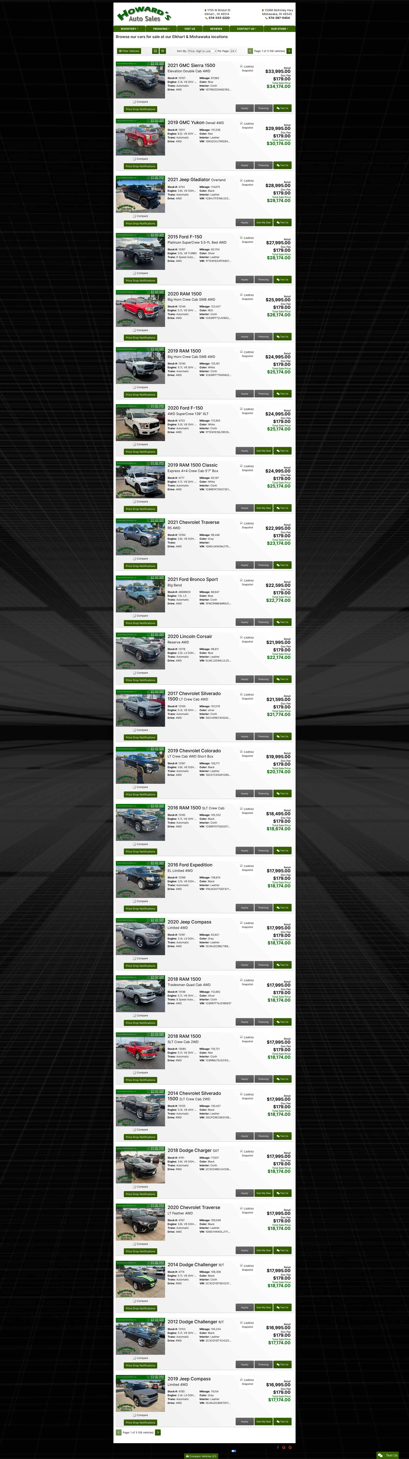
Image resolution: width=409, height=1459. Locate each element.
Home (118, 1447)
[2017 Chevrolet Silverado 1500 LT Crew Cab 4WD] (140, 707)
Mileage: (205, 78)
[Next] (289, 51)
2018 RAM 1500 (189, 981)
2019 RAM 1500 (191, 353)
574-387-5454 (279, 18)
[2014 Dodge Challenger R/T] (140, 1279)
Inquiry (244, 108)
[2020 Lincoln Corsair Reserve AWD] (140, 650)
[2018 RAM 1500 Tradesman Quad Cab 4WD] (140, 993)
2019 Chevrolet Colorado (194, 753)
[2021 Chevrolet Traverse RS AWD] (140, 536)
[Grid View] (155, 51)
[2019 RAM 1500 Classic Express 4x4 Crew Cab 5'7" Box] (140, 479)
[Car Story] (247, 78)
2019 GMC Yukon (196, 122)
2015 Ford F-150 (197, 239)
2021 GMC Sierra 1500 (191, 68)
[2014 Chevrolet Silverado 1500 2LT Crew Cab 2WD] (140, 1107)
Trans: (172, 85)
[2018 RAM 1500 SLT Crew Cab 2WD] (140, 1050)
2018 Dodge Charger (193, 1150)
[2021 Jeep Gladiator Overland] (140, 194)
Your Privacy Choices (222, 1451)
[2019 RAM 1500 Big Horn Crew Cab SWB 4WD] (140, 365)
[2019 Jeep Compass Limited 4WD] (140, 1393)
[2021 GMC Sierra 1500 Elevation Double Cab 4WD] (140, 79)
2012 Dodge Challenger (196, 1321)
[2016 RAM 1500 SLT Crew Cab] (140, 822)
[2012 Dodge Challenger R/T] (140, 1336)
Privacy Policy (145, 1447)
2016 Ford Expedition (190, 867)
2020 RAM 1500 (191, 296)
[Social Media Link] (284, 1447)
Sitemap (209, 1451)
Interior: (205, 85)
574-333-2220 (219, 18)
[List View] (163, 51)
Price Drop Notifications (140, 109)
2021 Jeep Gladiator (197, 179)
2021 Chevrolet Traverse (193, 525)
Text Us (284, 108)
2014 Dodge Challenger (196, 1264)
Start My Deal (263, 222)
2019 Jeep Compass (189, 1381)
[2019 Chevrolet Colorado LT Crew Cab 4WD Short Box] (140, 765)
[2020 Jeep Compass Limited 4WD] (140, 936)
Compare (142, 101)
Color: (203, 81)
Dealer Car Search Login (182, 1451)
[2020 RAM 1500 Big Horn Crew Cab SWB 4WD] (140, 308)
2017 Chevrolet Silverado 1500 (194, 696)
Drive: (171, 89)
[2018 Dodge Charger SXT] (140, 1164)
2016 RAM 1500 (196, 807)
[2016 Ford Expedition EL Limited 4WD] (140, 879)
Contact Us (134, 1447)
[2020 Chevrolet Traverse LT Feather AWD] (140, 1221)
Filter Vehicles (130, 51)
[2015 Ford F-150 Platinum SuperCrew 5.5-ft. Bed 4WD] (140, 251)
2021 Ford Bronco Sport (193, 582)
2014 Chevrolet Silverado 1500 (194, 1096)
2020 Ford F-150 (188, 410)
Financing (264, 108)
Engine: (172, 81)
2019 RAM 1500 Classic (193, 467)
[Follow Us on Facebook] (278, 1447)
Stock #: (173, 78)
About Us (125, 1447)
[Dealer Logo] (144, 14)
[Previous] (250, 51)
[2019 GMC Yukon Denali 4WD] (140, 136)
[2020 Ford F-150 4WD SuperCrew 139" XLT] (140, 422)
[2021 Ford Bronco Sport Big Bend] (140, 593)
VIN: (202, 89)
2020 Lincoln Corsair (190, 639)
